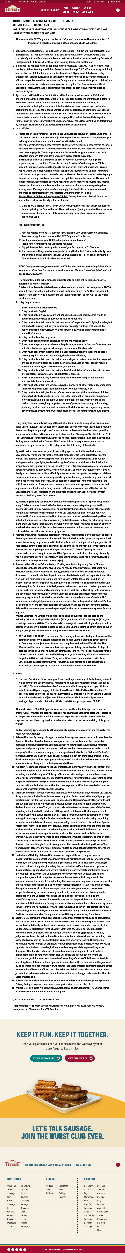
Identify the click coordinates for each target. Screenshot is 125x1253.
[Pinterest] (16, 1249)
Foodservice (101, 1)
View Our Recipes (77, 1058)
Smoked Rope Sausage (24, 1193)
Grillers (10, 1211)
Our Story (88, 1185)
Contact (87, 1211)
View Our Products (43, 1058)
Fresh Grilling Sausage (24, 1222)
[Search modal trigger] (118, 10)
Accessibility (103, 1208)
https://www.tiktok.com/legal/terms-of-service (88, 144)
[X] (12, 1249)
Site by (73, 1249)
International (115, 1)
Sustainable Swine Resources (102, 1215)
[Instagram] (20, 1249)
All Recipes (51, 1185)
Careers (88, 1)
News (99, 1230)
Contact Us (8, 1)
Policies (100, 1204)
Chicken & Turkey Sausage (11, 1189)
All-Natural (25, 1185)
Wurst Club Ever (87, 10)
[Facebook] (8, 1249)
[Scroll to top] (118, 1165)
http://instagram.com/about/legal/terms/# (40, 144)
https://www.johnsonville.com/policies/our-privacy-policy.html (62, 984)
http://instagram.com (29, 163)
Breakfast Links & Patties (25, 1211)
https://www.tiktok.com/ (55, 163)
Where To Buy (76, 10)
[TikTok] (24, 1249)
